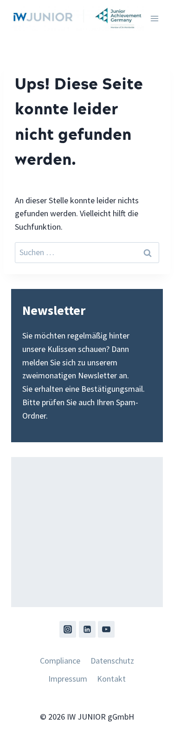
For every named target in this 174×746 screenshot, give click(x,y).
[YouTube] (106, 629)
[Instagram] (67, 629)
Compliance (60, 660)
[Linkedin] (87, 629)
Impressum (67, 678)
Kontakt (111, 678)
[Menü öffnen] (154, 18)
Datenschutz (112, 660)
